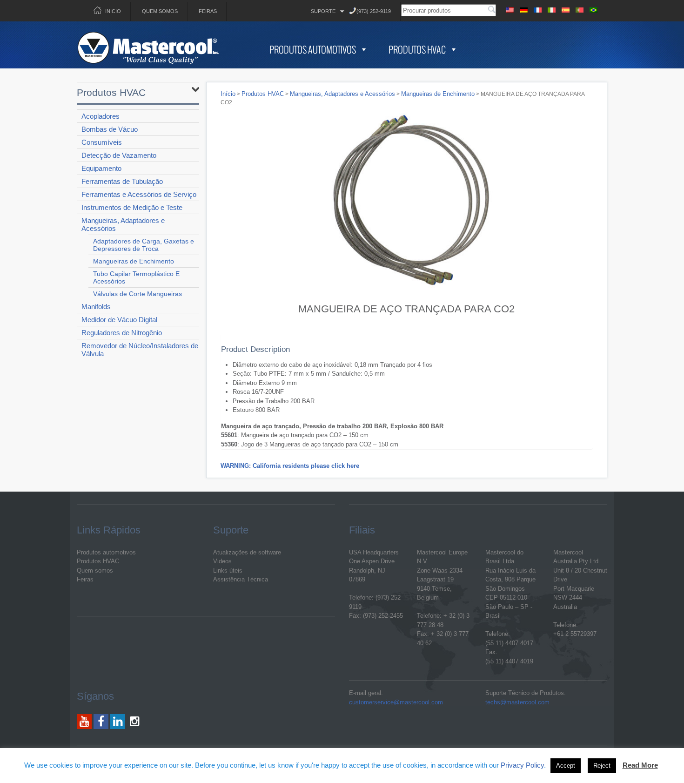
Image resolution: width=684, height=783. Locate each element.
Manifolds (96, 306)
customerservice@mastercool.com (396, 702)
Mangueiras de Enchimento (133, 261)
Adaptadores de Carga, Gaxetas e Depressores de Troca (143, 244)
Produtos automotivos (106, 552)
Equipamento (101, 168)
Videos (222, 561)
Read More (640, 765)
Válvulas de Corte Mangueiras (137, 293)
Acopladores (100, 116)
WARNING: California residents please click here (290, 465)
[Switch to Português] (579, 8)
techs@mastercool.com (517, 702)
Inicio (113, 11)
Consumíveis (101, 142)
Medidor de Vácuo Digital (119, 320)
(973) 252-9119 (373, 11)
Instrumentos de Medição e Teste (131, 207)
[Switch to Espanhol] (565, 8)
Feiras (208, 11)
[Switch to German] (523, 8)
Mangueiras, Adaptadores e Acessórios (123, 224)
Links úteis (227, 570)
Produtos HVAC (417, 49)
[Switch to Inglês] (509, 8)
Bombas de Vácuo (109, 129)
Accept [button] (565, 765)
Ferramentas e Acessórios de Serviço (138, 194)
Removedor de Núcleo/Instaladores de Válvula (139, 350)
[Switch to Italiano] (551, 8)
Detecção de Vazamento (118, 155)
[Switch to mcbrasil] (593, 8)
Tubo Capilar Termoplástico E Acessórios (136, 277)
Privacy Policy (522, 765)
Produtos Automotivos (312, 49)
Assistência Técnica (240, 579)
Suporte (323, 11)
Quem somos (160, 11)
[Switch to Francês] (537, 8)
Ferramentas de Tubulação (122, 181)
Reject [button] (601, 765)
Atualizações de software (247, 552)
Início (228, 93)
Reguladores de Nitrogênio (121, 333)
